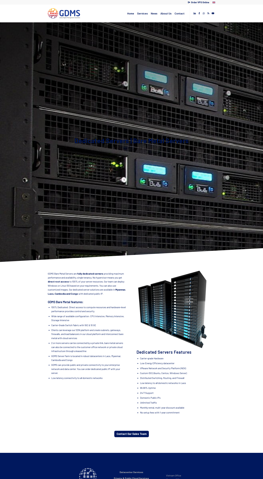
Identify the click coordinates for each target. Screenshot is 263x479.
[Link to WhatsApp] (204, 13)
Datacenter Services (131, 472)
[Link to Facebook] (199, 13)
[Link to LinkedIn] (194, 13)
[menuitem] (198, 3)
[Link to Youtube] (213, 13)
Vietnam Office (173, 475)
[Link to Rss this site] (208, 13)
